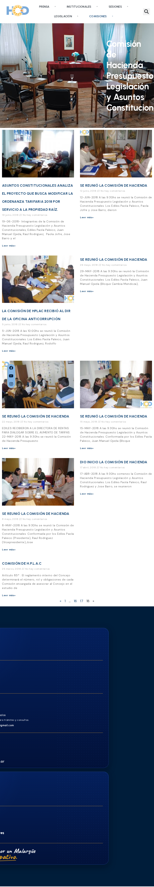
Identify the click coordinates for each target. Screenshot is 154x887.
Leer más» (9, 245)
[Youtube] (11, 376)
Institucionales (79, 6)
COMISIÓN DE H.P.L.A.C (22, 563)
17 (81, 601)
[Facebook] (11, 368)
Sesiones (115, 6)
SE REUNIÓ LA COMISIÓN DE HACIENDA (113, 185)
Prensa (44, 6)
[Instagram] (11, 384)
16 (75, 601)
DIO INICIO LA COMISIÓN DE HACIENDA (113, 462)
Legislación (63, 16)
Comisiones (98, 16)
